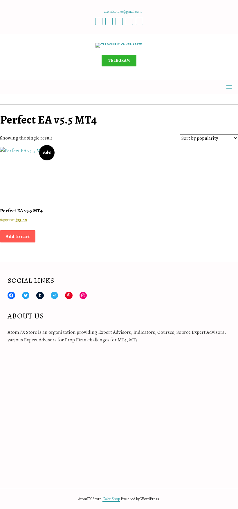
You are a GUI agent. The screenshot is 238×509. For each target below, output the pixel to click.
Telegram (119, 60)
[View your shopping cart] (119, 102)
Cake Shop (111, 499)
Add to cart (18, 236)
